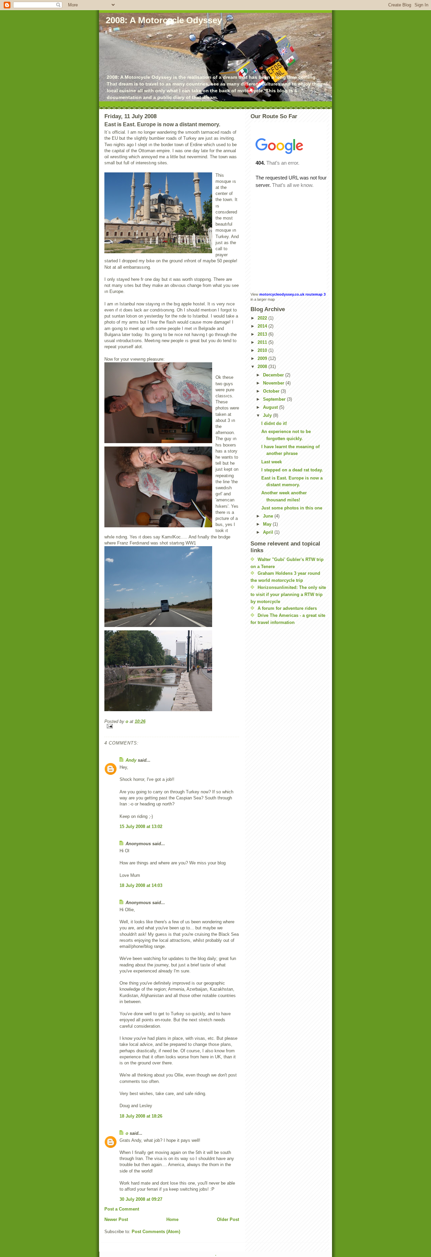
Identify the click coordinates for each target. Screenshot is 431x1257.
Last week (271, 461)
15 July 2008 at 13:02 (141, 826)
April (268, 532)
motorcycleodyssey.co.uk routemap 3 (292, 294)
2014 (263, 326)
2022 (263, 318)
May (268, 524)
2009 (263, 358)
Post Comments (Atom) (156, 1231)
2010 (263, 350)
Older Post (228, 1219)
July (268, 415)
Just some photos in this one (291, 507)
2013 (263, 334)
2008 (263, 366)
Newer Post (116, 1219)
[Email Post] (171, 726)
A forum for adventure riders (287, 608)
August (271, 407)
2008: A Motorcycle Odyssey (164, 20)
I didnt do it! (274, 423)
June (268, 516)
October (272, 391)
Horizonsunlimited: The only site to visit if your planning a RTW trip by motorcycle (288, 594)
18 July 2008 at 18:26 (141, 1116)
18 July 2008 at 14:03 (141, 885)
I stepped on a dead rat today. (292, 469)
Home (172, 1219)
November (274, 383)
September (275, 399)
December (274, 374)
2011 (263, 342)
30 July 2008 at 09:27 (141, 1199)
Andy (131, 760)
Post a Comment (121, 1209)
